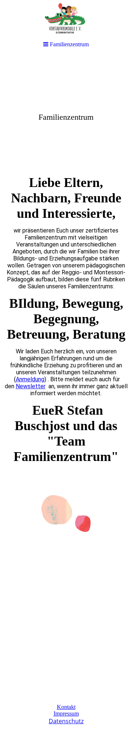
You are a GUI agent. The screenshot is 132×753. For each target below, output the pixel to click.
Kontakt (66, 707)
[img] (66, 112)
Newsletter (30, 386)
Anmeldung (30, 379)
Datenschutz (66, 721)
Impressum (66, 713)
